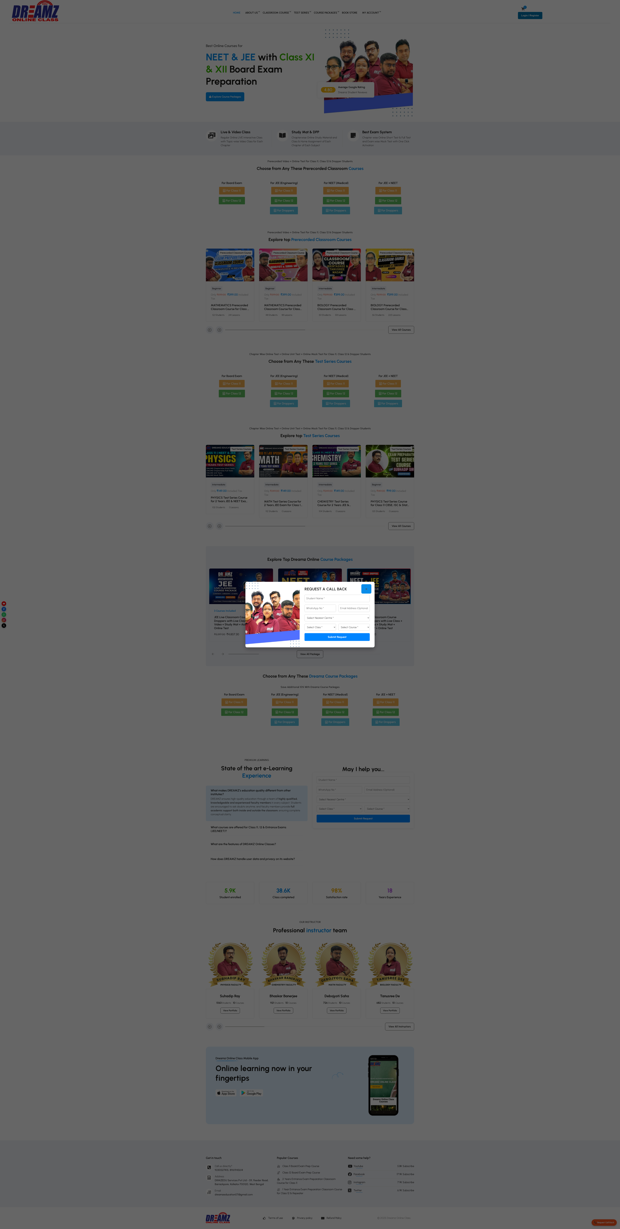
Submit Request (337, 636)
